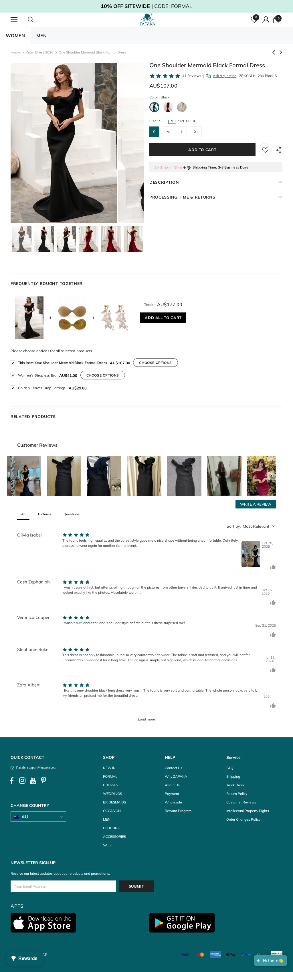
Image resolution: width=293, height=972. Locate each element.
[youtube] (33, 781)
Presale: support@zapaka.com (35, 767)
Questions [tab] (72, 514)
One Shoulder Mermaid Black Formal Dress (62, 363)
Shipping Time (204, 167)
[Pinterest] (43, 781)
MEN (41, 35)
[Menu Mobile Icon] (14, 19)
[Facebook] (12, 781)
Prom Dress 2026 (39, 52)
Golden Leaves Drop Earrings (42, 388)
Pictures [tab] (44, 514)
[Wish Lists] (265, 149)
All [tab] (23, 514)
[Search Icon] (36, 20)
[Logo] (147, 19)
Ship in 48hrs (171, 167)
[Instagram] (22, 781)
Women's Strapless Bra (37, 375)
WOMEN (15, 35)
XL (196, 131)
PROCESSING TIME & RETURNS (182, 197)
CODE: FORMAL (146, 6)
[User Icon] (265, 19)
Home (15, 52)
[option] (64, 143)
